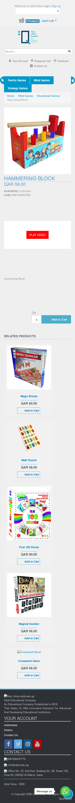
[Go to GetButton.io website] (65, 799)
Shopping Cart (42, 61)
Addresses (10, 725)
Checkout (62, 61)
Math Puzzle (29, 460)
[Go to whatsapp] (65, 791)
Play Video (37, 235)
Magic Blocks (29, 396)
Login (46, 6)
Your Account (19, 61)
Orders (8, 729)
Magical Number (29, 624)
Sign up (56, 6)
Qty (34, 313)
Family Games (17, 80)
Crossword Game (29, 661)
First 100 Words (29, 547)
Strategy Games (18, 88)
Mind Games (42, 80)
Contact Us (40, 66)
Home (10, 96)
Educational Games (48, 96)
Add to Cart (59, 319)
